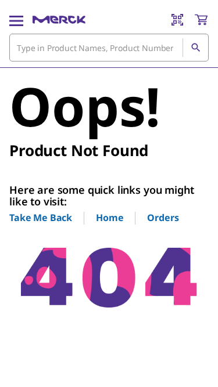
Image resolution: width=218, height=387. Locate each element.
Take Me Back (40, 217)
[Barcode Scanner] (177, 20)
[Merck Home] (59, 20)
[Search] (195, 47)
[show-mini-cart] (201, 19)
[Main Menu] (16, 20)
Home (109, 217)
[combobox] (109, 47)
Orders (162, 217)
